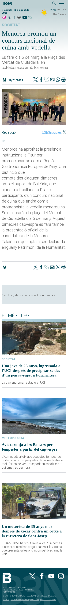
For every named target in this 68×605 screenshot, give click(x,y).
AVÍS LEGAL (34, 600)
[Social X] (9, 18)
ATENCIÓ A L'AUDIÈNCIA (20, 600)
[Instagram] (19, 18)
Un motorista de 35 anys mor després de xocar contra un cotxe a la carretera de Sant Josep (32, 531)
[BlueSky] (30, 18)
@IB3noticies (52, 132)
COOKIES (6, 600)
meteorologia (13, 438)
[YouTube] (24, 18)
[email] (52, 80)
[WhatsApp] (57, 80)
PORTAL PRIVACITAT (48, 600)
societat (11, 25)
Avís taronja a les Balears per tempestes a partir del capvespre (29, 446)
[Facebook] (14, 18)
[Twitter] (35, 80)
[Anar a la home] (4, 18)
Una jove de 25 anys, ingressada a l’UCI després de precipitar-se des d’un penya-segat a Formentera (31, 370)
